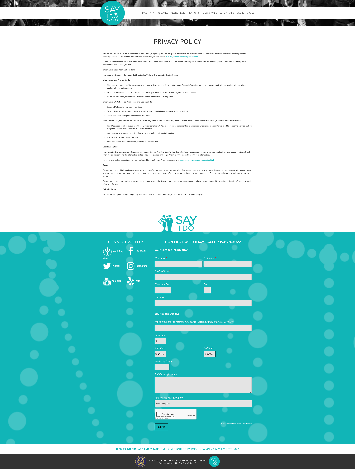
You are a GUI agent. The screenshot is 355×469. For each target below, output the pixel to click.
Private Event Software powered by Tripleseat (236, 424)
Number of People (163, 361)
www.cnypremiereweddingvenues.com (182, 56)
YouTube (116, 280)
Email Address (162, 271)
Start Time (160, 348)
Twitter (115, 265)
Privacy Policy (191, 460)
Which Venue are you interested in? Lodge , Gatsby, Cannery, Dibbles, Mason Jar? (194, 321)
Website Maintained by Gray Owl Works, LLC (177, 463)
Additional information (166, 374)
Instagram (141, 265)
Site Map (202, 460)
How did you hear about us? (169, 397)
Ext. (205, 284)
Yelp (137, 280)
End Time (208, 348)
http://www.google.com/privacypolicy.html (196, 160)
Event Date (160, 335)
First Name (161, 258)
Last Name (210, 258)
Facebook (140, 250)
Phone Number (162, 284)
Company (159, 297)
